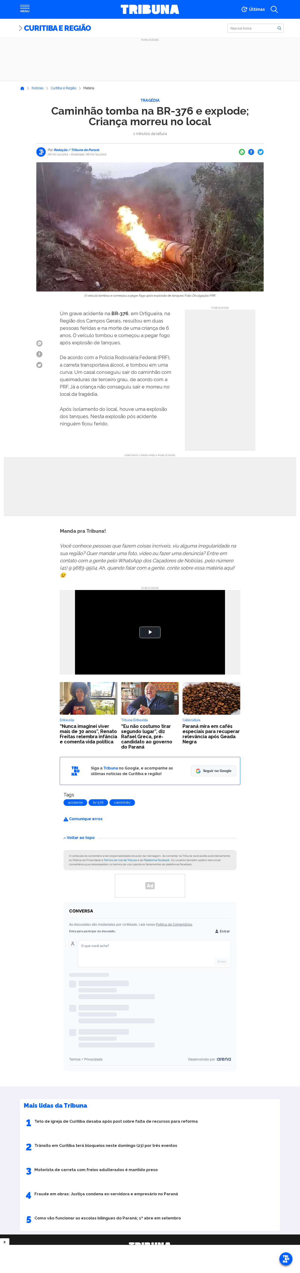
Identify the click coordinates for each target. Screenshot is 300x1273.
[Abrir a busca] (274, 9)
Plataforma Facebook (157, 860)
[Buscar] (279, 27)
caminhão (122, 802)
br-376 (98, 802)
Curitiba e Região (57, 28)
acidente (75, 802)
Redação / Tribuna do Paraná (76, 150)
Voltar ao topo (81, 837)
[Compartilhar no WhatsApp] (242, 152)
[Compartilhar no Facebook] (251, 152)
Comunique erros (85, 819)
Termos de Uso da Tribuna (120, 860)
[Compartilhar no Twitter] (261, 152)
